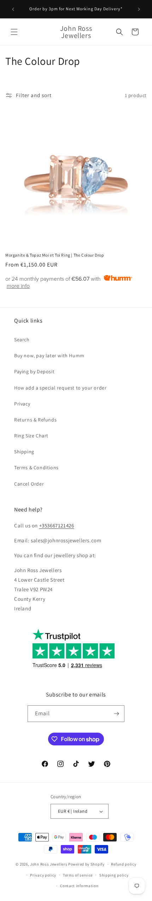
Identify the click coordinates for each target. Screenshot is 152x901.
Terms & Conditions (36, 467)
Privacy (22, 404)
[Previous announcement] (13, 9)
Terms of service (78, 875)
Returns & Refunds (35, 419)
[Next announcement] (139, 9)
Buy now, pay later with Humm (49, 355)
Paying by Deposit (34, 371)
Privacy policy (43, 875)
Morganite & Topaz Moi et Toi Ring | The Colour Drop (54, 255)
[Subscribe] (116, 713)
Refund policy (123, 864)
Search (22, 339)
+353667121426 (56, 525)
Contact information (79, 885)
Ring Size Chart (31, 435)
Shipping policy (114, 875)
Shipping (24, 451)
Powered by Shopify (86, 864)
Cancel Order (29, 484)
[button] (14, 32)
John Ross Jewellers (48, 864)
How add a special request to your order (60, 388)
